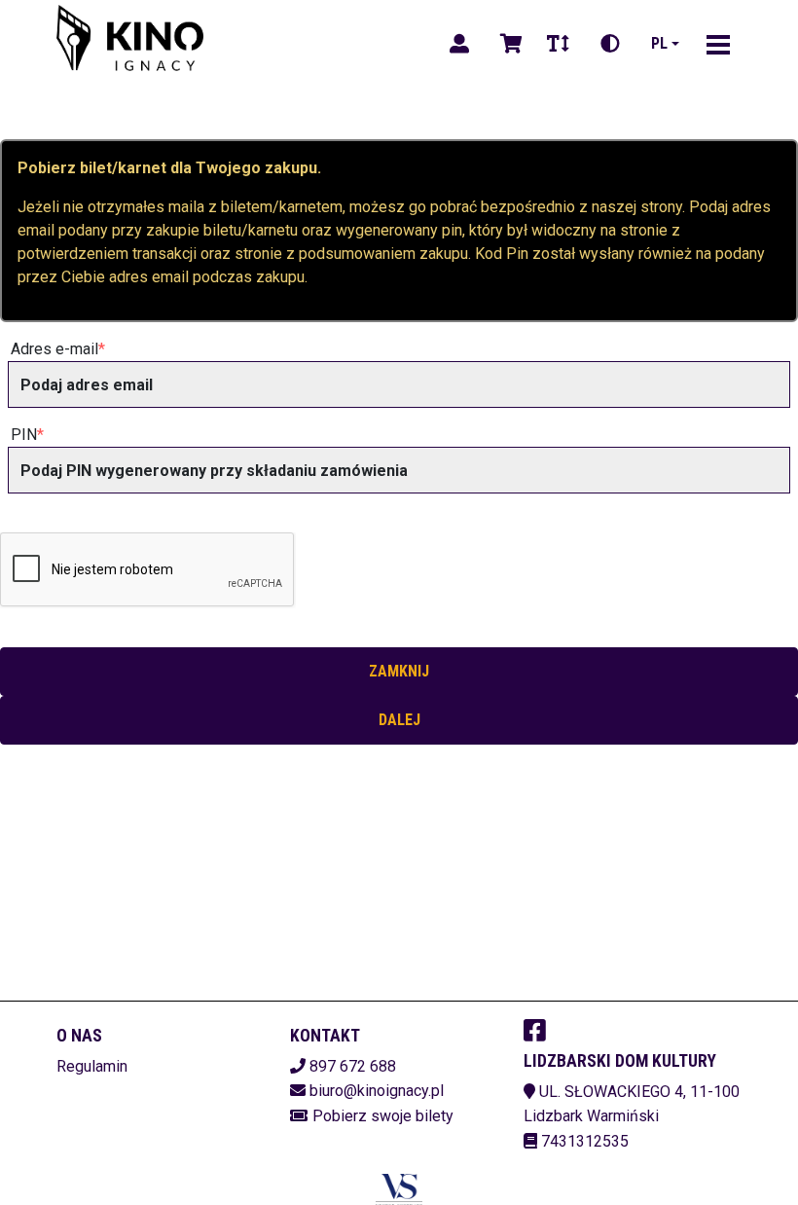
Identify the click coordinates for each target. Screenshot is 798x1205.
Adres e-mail (54, 349)
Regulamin (91, 1066)
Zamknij (399, 671)
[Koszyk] (508, 43)
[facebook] (535, 1029)
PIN (24, 434)
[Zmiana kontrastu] (610, 44)
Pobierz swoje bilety (382, 1116)
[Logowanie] (459, 44)
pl (659, 43)
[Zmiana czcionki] (558, 44)
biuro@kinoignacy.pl (376, 1090)
